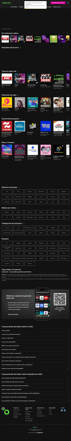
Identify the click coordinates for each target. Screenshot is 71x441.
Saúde (64, 217)
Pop (7, 191)
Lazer (30, 232)
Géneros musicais (47, 6)
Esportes (30, 212)
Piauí (64, 253)
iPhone (50, 410)
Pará (18, 253)
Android (50, 414)
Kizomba (7, 196)
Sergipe (18, 263)
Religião (52, 212)
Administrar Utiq (28, 418)
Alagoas (18, 243)
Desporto (64, 232)
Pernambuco (53, 253)
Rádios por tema (57, 6)
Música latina (18, 201)
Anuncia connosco (17, 414)
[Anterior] (63, 70)
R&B (30, 201)
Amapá (29, 243)
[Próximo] (67, 70)
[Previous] (63, 32)
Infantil (64, 212)
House (52, 196)
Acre (7, 243)
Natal (52, 217)
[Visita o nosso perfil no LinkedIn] (61, 410)
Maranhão (41, 248)
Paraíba (29, 253)
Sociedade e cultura (29, 227)
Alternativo (7, 201)
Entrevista (41, 217)
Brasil (36, 427)
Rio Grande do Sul (30, 258)
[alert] (35, 5)
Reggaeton (64, 191)
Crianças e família (18, 232)
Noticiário (7, 212)
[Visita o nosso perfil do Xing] (64, 410)
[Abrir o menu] (68, 3)
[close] (45, 2)
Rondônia (41, 258)
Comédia (18, 217)
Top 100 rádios (14, 6)
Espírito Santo (18, 248)
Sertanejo (30, 191)
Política (41, 212)
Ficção (64, 227)
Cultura (18, 212)
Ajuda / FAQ (39, 414)
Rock (18, 191)
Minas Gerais (7, 253)
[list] (35, 39)
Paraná (41, 253)
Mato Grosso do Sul (64, 248)
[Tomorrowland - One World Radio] (61, 39)
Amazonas (41, 243)
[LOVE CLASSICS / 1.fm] (45, 39)
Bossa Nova (41, 191)
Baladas (30, 196)
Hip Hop (52, 191)
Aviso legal (27, 416)
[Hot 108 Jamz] (29, 39)
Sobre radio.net (17, 410)
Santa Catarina (64, 258)
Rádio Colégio (30, 217)
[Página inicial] (2, 29)
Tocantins (30, 263)
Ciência (41, 232)
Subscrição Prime (41, 416)
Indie (64, 201)
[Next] (67, 32)
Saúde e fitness (7, 232)
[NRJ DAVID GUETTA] (21, 39)
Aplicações (39, 412)
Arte (18, 227)
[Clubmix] (13, 39)
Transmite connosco (16, 417)
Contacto (39, 410)
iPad (50, 412)
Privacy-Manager (29, 420)
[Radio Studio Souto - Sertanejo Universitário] (37, 39)
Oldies (41, 201)
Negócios (41, 227)
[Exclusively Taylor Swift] (53, 39)
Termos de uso (28, 411)
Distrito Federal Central (7, 248)
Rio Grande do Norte (18, 258)
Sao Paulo (7, 263)
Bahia (52, 243)
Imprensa (16, 412)
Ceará (64, 243)
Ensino (52, 232)
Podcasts (21, 6)
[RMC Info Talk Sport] (5, 39)
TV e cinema (7, 227)
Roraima (52, 258)
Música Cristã (18, 196)
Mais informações (13, 314)
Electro (64, 196)
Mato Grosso (52, 248)
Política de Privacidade (27, 414)
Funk (41, 196)
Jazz (53, 201)
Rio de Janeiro (7, 258)
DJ (6, 217)
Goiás (30, 248)
